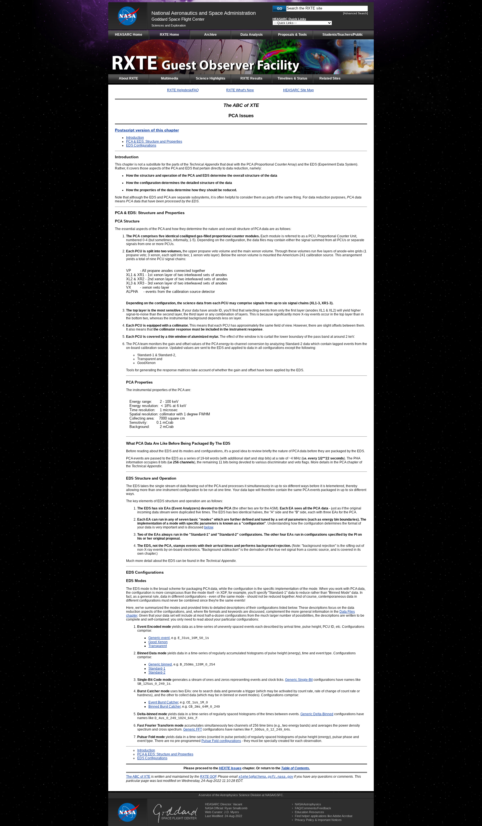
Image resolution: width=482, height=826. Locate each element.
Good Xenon (158, 642)
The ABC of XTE (138, 777)
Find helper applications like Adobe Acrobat (323, 816)
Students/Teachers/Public (342, 35)
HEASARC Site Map (298, 90)
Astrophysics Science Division (240, 795)
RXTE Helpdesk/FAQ (183, 90)
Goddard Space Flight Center (177, 19)
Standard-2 (156, 672)
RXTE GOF (208, 777)
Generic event (159, 638)
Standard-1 (156, 669)
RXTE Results (251, 78)
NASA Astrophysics (308, 804)
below (208, 527)
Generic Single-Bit (299, 680)
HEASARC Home (128, 35)
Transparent (157, 646)
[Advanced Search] (355, 13)
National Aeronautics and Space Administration (203, 13)
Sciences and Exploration (168, 25)
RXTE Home (169, 35)
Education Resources (309, 812)
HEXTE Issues (230, 768)
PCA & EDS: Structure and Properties (154, 141)
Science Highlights (210, 78)
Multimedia (169, 78)
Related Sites (330, 78)
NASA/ (269, 795)
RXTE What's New (240, 90)
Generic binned (160, 664)
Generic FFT (192, 729)
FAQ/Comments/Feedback (313, 808)
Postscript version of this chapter (147, 130)
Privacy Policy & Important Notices (318, 820)
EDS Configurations (141, 145)
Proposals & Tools (292, 35)
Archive (210, 35)
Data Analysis (251, 35)
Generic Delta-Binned (316, 714)
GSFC (278, 795)
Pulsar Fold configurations (221, 741)
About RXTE (128, 78)
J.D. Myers (231, 812)
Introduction (135, 138)
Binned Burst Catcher (164, 706)
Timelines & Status (292, 78)
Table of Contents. (295, 768)
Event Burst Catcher (163, 702)
